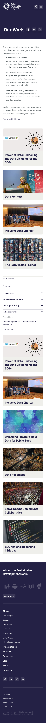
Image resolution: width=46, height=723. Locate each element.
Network (7, 651)
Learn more (9, 596)
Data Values (8, 638)
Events (6, 665)
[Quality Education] (31, 586)
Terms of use (8, 702)
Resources (8, 656)
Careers (6, 620)
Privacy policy (8, 706)
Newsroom (8, 670)
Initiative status (10, 312)
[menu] (41, 7)
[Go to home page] (12, 6)
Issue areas (8, 293)
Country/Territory (11, 305)
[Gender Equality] (39, 586)
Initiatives (7, 633)
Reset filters (8, 317)
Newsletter (7, 698)
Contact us (7, 624)
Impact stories (10, 646)
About (6, 611)
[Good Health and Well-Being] (23, 586)
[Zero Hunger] (14, 586)
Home (5, 18)
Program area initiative (13, 299)
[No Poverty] (6, 586)
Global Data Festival (11, 642)
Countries (6, 694)
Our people (8, 615)
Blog (5, 660)
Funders (6, 629)
